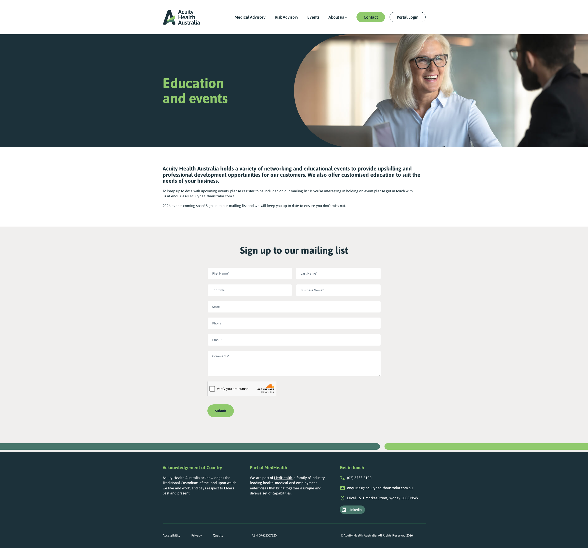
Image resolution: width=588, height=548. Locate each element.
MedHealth (283, 478)
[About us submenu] (346, 17)
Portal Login (407, 17)
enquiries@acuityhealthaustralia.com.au (204, 196)
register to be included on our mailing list (275, 191)
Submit (220, 411)
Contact (371, 17)
